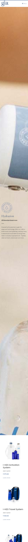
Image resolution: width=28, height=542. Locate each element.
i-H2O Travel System (13, 509)
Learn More (6, 477)
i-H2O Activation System (11, 466)
